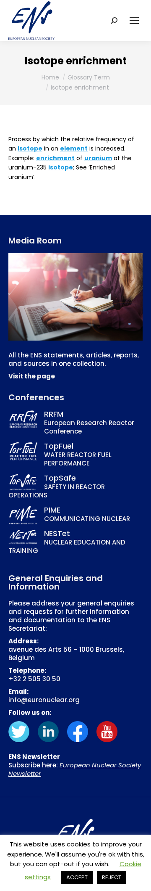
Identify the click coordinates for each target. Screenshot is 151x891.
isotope (30, 148)
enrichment (55, 158)
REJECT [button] (111, 877)
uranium (98, 158)
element (74, 148)
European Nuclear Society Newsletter (74, 769)
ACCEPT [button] (77, 877)
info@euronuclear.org (44, 699)
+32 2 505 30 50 (34, 678)
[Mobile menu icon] (134, 20)
